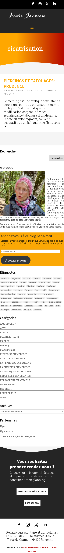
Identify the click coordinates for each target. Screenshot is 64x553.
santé (3, 397)
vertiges (5, 310)
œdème (37, 310)
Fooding (4, 345)
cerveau (32, 282)
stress (39, 306)
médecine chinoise (23, 298)
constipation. (7, 286)
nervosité (16, 302)
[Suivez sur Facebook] (33, 4)
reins (43, 302)
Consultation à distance (32, 491)
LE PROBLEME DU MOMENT (15, 380)
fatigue (28, 290)
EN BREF (4, 341)
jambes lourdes (8, 294)
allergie (4, 278)
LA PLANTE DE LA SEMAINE (15, 362)
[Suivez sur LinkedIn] (54, 4)
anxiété (26, 278)
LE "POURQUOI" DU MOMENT (15, 371)
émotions (16, 310)
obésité (27, 302)
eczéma (18, 290)
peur (35, 302)
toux (58, 306)
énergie (27, 310)
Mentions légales (30, 548)
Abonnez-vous (15, 260)
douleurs (51, 286)
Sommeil (29, 306)
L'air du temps (7, 349)
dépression (6, 290)
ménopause (52, 298)
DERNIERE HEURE (9, 336)
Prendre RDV (32, 503)
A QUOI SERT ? (8, 323)
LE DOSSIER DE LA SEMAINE (15, 375)
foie (36, 290)
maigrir (21, 294)
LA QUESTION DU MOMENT (15, 367)
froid (44, 290)
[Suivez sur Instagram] (40, 4)
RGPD (41, 548)
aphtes (36, 278)
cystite (20, 286)
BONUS (4, 332)
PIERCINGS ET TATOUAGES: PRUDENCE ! (29, 83)
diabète (30, 286)
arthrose (47, 278)
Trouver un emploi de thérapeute (17, 436)
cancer (23, 282)
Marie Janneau (16, 90)
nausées (4, 302)
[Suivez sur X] (47, 4)
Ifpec (3, 426)
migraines (6, 298)
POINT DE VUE (8, 393)
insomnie (53, 290)
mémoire (39, 298)
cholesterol (44, 282)
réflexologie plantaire (11, 306)
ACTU (3, 328)
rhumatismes (55, 302)
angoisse (16, 278)
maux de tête (34, 294)
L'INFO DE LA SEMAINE (12, 358)
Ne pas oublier (7, 384)
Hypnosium (6, 431)
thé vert (49, 306)
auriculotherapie (9, 282)
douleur (40, 286)
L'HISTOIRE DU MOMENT (13, 354)
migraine (48, 294)
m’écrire (36, 224)
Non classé (6, 388)
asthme (57, 278)
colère (56, 282)
